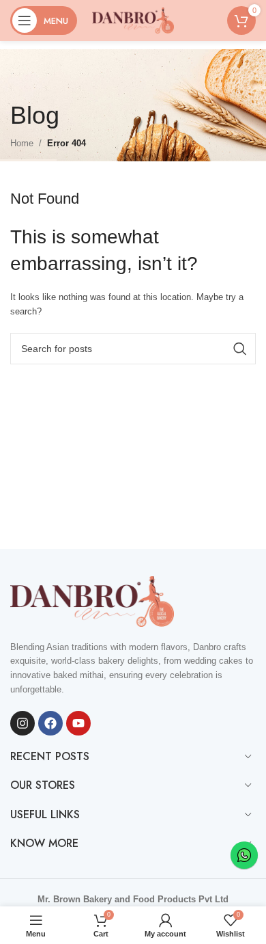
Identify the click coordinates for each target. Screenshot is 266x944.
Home (21, 143)
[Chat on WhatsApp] (244, 855)
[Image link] (92, 600)
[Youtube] (78, 723)
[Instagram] (22, 723)
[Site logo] (133, 19)
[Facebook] (50, 723)
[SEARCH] (240, 348)
